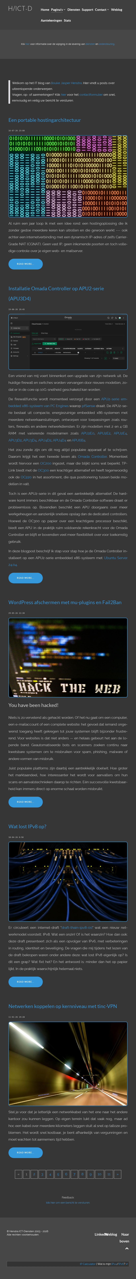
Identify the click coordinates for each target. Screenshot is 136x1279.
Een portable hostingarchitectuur (44, 120)
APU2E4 (120, 433)
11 (108, 1174)
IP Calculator (88, 1264)
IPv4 (114, 1264)
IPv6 (121, 1264)
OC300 (43, 470)
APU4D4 (59, 440)
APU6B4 (78, 440)
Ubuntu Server (116, 558)
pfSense (88, 406)
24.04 (12, 565)
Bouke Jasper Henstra (66, 83)
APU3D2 (15, 440)
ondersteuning (106, 44)
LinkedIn (101, 1234)
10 (99, 1174)
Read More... (25, 264)
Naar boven (124, 1237)
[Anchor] (83, 119)
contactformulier (91, 94)
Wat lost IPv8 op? (27, 826)
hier (28, 44)
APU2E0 (87, 433)
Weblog (111, 1234)
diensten (90, 44)
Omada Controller (92, 457)
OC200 (45, 463)
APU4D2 (44, 440)
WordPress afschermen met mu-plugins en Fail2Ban (65, 602)
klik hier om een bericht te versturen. (68, 1202)
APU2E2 (104, 433)
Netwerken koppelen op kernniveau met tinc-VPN (62, 1006)
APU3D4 (29, 440)
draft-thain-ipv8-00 (77, 928)
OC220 (26, 477)
